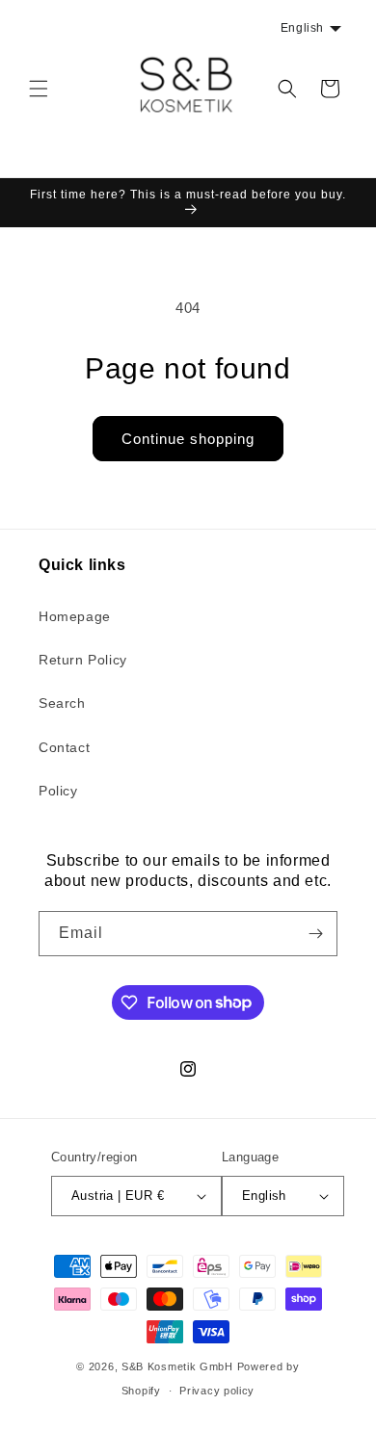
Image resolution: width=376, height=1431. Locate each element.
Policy (58, 790)
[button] (38, 88)
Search (62, 703)
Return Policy (83, 659)
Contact (64, 747)
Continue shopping (188, 438)
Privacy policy (217, 1390)
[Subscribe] (315, 933)
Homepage (75, 616)
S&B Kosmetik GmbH (177, 1366)
